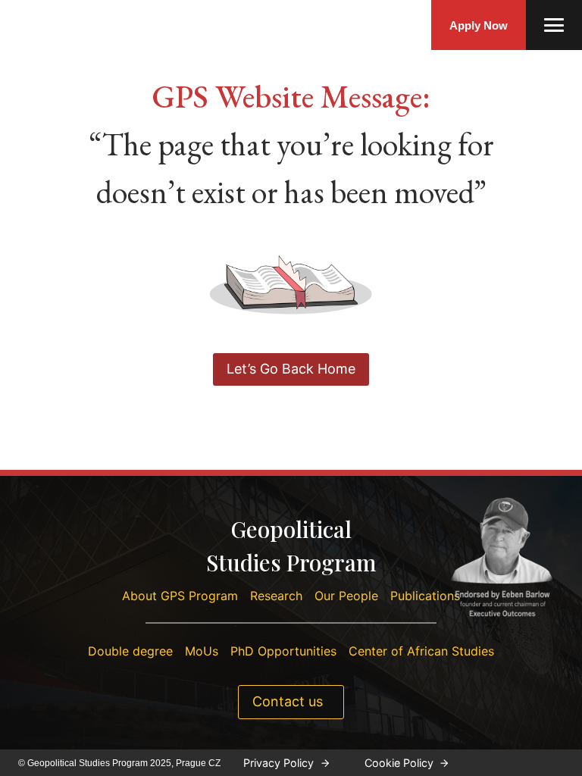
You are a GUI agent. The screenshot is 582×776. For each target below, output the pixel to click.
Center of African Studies (421, 651)
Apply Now (478, 25)
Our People (346, 595)
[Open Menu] (554, 25)
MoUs (201, 651)
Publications (425, 595)
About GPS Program (180, 595)
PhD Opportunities (283, 651)
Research (276, 595)
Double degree (130, 651)
